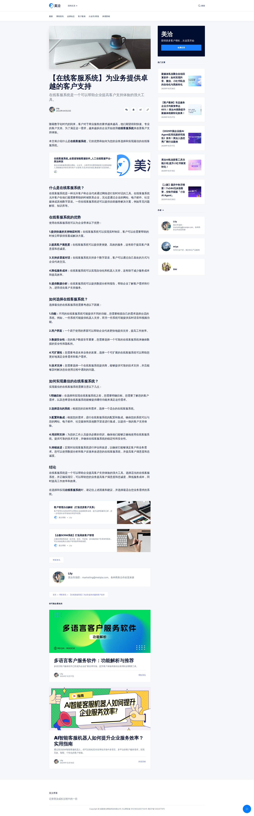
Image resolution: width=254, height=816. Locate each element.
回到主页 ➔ (72, 6)
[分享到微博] (141, 110)
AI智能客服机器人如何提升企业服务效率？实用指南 (99, 741)
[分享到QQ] (134, 110)
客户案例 (81, 16)
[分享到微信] (126, 110)
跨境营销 (106, 16)
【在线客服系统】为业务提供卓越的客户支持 (87, 595)
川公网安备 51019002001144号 (134, 809)
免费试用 (181, 47)
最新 (51, 16)
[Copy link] (148, 110)
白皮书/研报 (94, 16)
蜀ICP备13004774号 (156, 809)
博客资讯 (60, 16)
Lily (70, 573)
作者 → (161, 210)
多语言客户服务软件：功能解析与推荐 (94, 660)
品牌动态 (71, 16)
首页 (54, 595)
